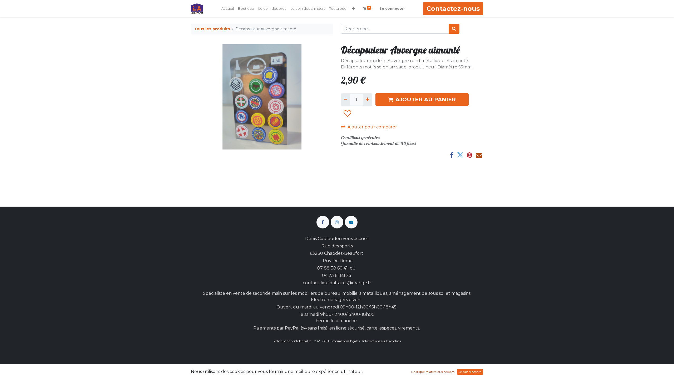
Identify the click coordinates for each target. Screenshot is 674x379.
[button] (353, 8)
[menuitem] (227, 8)
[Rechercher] (454, 29)
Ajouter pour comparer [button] (372, 126)
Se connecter (392, 8)
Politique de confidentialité (292, 341)
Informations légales (345, 341)
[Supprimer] (345, 99)
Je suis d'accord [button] (470, 372)
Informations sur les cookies (381, 341)
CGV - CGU (321, 341)
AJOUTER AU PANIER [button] (425, 99)
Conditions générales (360, 137)
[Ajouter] (367, 99)
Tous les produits (212, 29)
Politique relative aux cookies (432, 372)
